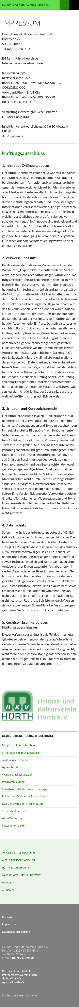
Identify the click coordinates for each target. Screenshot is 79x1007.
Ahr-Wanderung (12, 818)
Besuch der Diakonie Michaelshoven (25, 796)
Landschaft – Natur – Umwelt (21, 875)
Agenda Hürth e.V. (13, 982)
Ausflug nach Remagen (16, 760)
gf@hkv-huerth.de (23, 957)
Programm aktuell (13, 781)
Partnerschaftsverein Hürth (19, 974)
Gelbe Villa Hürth (13, 978)
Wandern (8, 882)
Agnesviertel (10, 767)
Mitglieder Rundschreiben (18, 745)
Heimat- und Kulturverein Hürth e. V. (25, 4)
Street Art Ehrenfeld (14, 811)
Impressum (9, 924)
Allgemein (9, 890)
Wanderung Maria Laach (17, 774)
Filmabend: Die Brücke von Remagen (25, 789)
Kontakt (7, 917)
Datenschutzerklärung (16, 931)
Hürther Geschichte (15, 867)
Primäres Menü (74, 5)
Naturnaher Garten (14, 825)
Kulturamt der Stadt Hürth (18, 971)
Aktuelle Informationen (18, 860)
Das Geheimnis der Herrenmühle (22, 803)
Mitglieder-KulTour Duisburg (20, 752)
